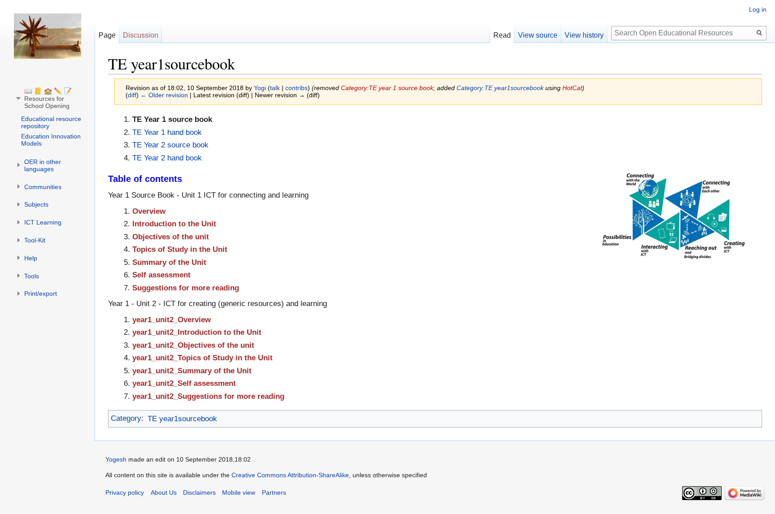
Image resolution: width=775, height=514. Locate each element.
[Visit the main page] (47, 36)
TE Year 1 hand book (167, 132)
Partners (274, 492)
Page (107, 35)
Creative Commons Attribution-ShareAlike (290, 475)
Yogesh (115, 459)
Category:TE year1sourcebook (500, 87)
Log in (757, 9)
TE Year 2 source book (170, 145)
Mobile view (238, 492)
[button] (48, 98)
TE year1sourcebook (182, 419)
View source (537, 35)
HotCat (572, 87)
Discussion (140, 35)
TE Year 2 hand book (167, 158)
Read (502, 35)
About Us (164, 492)
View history (584, 35)
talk (275, 87)
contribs (296, 87)
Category (126, 419)
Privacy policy (124, 492)
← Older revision (164, 95)
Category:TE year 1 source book (387, 87)
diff (132, 95)
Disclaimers (199, 492)
